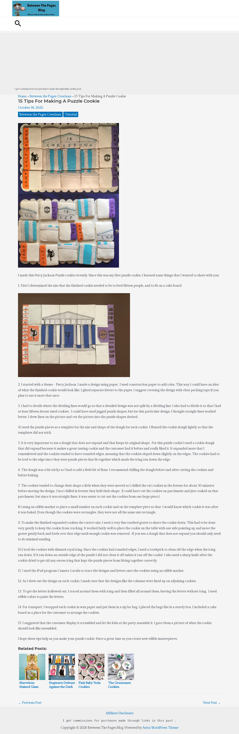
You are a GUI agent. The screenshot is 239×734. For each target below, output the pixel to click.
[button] (18, 24)
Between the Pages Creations (50, 96)
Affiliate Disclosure (119, 713)
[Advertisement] (119, 57)
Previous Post (29, 703)
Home (22, 96)
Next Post (212, 703)
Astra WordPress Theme (160, 728)
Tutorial (71, 114)
